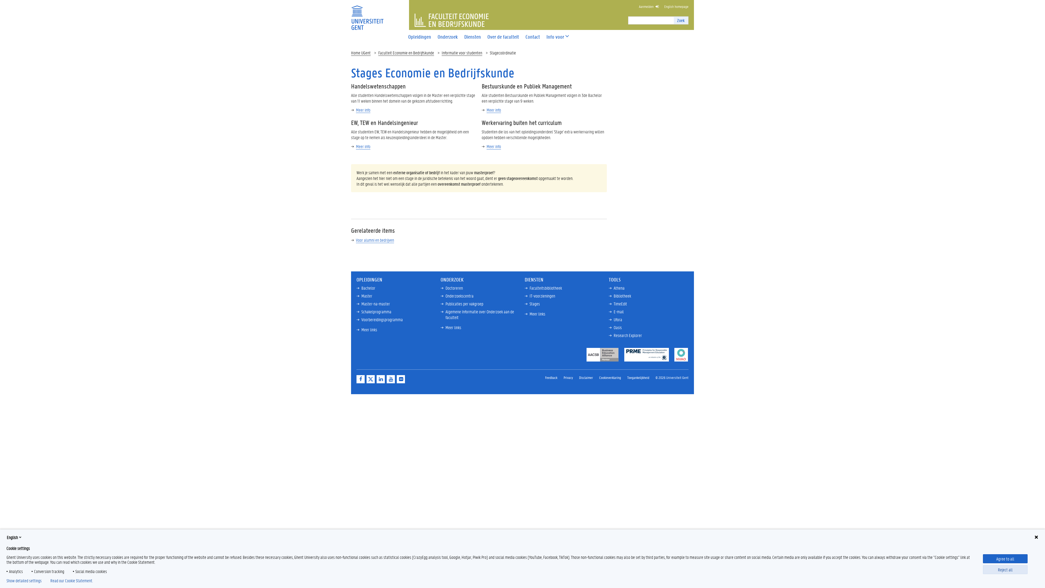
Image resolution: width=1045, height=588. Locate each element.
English (12, 537)
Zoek (681, 20)
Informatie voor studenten (462, 53)
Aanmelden (646, 6)
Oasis (618, 327)
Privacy (568, 377)
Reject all (1005, 569)
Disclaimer (586, 377)
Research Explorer (628, 335)
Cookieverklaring (610, 377)
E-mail (619, 311)
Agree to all (1005, 559)
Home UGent (361, 53)
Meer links (369, 329)
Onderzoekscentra (459, 296)
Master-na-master (375, 304)
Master (366, 296)
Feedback (551, 377)
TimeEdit (620, 304)
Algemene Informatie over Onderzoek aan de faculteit (479, 314)
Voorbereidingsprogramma (382, 319)
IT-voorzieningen (542, 296)
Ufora (618, 319)
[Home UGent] (367, 14)
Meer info (363, 110)
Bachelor (368, 288)
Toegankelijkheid (638, 377)
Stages (535, 304)
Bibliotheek (622, 296)
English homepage (676, 6)
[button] (555, 37)
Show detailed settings (24, 580)
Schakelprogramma (376, 311)
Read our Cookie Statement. (71, 580)
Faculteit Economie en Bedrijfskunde (406, 53)
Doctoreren (454, 288)
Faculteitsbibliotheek (546, 288)
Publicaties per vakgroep (464, 304)
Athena (619, 288)
